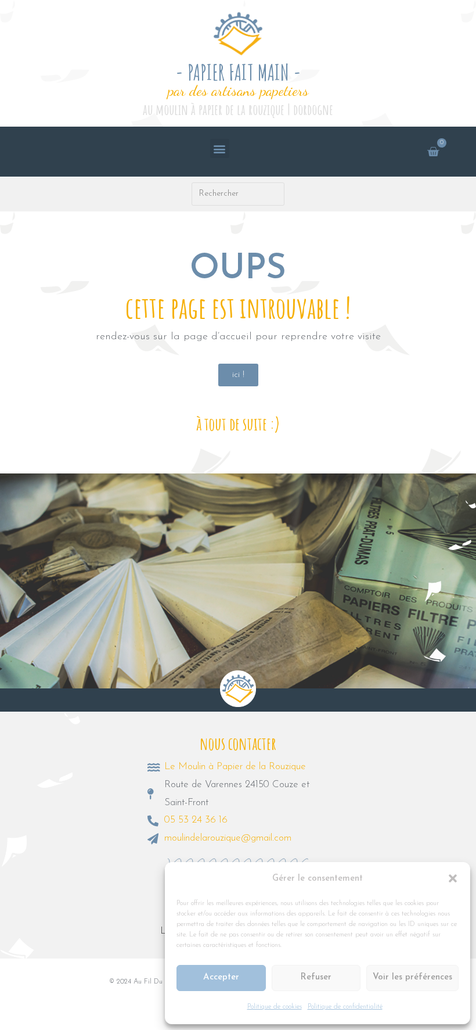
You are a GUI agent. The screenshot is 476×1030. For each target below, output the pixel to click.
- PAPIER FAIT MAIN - (238, 72)
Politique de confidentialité (345, 1006)
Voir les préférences (412, 977)
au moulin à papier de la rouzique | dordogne (238, 110)
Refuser (315, 977)
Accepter (221, 977)
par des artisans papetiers (238, 90)
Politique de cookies (274, 1006)
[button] (453, 878)
